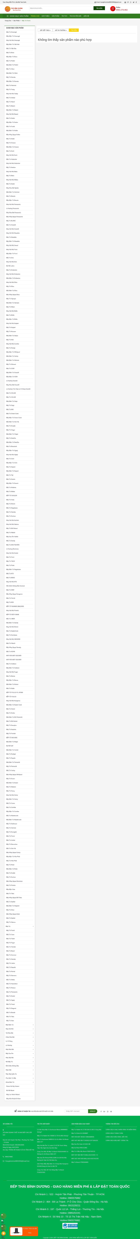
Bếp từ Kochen (11, 516)
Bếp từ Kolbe (10, 138)
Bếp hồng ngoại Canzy (13, 852)
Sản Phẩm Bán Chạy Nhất (80, 1124)
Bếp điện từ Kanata (12, 81)
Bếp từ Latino (10, 963)
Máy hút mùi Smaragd (13, 40)
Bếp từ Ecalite (10, 873)
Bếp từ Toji (9, 475)
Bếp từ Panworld (11, 766)
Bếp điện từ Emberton (13, 278)
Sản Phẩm (55, 16)
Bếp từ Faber (10, 938)
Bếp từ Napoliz (11, 967)
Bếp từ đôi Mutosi (12, 528)
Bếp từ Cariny (10, 770)
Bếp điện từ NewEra (12, 442)
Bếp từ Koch (10, 151)
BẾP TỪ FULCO (11, 696)
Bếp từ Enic (10, 257)
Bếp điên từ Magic (12, 741)
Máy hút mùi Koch (11, 155)
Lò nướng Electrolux (12, 549)
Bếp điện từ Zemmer (12, 192)
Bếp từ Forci (10, 557)
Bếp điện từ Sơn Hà (12, 422)
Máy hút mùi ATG (11, 581)
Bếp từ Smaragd (11, 32)
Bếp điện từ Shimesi (12, 360)
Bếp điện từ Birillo (12, 319)
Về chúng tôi (7, 1124)
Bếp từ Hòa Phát (11, 860)
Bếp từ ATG (10, 573)
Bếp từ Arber (10, 910)
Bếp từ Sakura (10, 922)
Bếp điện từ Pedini (12, 65)
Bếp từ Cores (10, 803)
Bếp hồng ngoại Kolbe (13, 134)
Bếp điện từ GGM (12, 376)
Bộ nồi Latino (10, 266)
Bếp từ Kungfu (10, 426)
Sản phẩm (16, 20)
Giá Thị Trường (60, 30)
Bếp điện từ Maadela (13, 241)
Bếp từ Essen (10, 778)
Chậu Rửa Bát (10, 1037)
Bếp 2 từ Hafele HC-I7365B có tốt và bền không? (52, 1135)
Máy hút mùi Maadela (13, 233)
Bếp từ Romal (10, 971)
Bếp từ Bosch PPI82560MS (79, 1162)
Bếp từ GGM (10, 368)
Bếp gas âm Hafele (12, 536)
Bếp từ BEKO (10, 577)
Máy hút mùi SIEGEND (13, 639)
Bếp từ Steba (10, 979)
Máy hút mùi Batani (12, 114)
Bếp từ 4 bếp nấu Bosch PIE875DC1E (83, 1151)
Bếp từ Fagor (10, 942)
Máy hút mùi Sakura (12, 524)
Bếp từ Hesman (11, 85)
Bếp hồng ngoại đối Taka (14, 897)
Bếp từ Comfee (11, 807)
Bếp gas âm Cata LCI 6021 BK (80, 1144)
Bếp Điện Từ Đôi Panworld (14, 717)
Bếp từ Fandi (10, 930)
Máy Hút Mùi (9, 1029)
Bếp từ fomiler (11, 733)
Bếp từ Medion (11, 167)
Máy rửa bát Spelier (12, 188)
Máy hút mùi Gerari (12, 245)
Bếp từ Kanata (10, 77)
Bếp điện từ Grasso (12, 147)
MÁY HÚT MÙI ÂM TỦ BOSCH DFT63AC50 (84, 1140)
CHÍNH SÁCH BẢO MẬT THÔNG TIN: (117, 1140)
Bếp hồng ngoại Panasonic (14, 216)
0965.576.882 (122, 10)
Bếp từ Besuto (10, 196)
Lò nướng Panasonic (12, 208)
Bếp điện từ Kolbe (12, 130)
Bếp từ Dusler (10, 996)
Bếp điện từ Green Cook (14, 417)
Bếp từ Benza (10, 676)
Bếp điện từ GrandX (12, 372)
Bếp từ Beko (10, 175)
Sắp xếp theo (45, 30)
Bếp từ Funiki (10, 126)
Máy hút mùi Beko (11, 171)
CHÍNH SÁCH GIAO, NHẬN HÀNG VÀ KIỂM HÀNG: (121, 1129)
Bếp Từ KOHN (10, 651)
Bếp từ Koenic (10, 479)
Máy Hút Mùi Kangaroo (13, 700)
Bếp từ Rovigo (10, 348)
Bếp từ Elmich (10, 504)
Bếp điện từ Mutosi (12, 684)
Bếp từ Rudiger (11, 754)
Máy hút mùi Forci (11, 249)
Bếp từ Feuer (10, 1004)
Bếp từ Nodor (10, 118)
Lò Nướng (9, 1045)
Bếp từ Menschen (11, 844)
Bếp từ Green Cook (12, 413)
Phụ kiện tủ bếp (11, 1078)
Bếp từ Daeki (10, 184)
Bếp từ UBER (10, 618)
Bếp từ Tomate (11, 947)
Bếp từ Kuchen (11, 877)
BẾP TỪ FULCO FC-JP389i (14, 692)
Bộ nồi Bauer (10, 1090)
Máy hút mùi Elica (11, 282)
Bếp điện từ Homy (12, 799)
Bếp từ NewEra (11, 438)
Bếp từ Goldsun (11, 664)
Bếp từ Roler (10, 865)
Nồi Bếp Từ (9, 1061)
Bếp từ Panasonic (11, 992)
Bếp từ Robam (11, 988)
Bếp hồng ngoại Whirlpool (14, 774)
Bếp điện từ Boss (11, 56)
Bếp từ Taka (10, 893)
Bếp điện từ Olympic (12, 303)
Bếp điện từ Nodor (12, 122)
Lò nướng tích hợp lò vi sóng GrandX (18, 389)
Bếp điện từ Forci (11, 253)
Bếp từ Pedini (10, 61)
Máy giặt (8, 1070)
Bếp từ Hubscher (11, 159)
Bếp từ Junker (10, 840)
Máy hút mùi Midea (12, 179)
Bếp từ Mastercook (12, 815)
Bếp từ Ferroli (10, 598)
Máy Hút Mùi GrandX (12, 229)
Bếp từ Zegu (10, 405)
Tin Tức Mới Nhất (43, 1124)
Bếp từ (8, 926)
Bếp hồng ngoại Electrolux (14, 881)
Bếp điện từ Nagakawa (13, 569)
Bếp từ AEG (10, 602)
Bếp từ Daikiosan (11, 824)
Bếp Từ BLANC (11, 221)
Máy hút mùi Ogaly (12, 454)
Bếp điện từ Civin (11, 463)
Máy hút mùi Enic (11, 262)
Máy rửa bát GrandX (12, 385)
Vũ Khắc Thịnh (27, 1231)
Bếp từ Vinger (10, 430)
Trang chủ (8, 20)
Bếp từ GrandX (11, 225)
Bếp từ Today (10, 89)
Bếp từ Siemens (11, 975)
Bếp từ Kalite (10, 688)
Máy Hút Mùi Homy (12, 795)
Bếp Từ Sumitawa (11, 635)
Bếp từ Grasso (11, 143)
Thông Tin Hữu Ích (112, 1124)
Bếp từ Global (10, 97)
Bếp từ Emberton (11, 270)
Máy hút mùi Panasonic (13, 204)
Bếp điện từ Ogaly (12, 450)
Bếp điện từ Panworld (13, 762)
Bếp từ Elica (10, 286)
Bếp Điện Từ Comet (12, 750)
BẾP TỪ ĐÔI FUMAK (12, 614)
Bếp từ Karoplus (11, 725)
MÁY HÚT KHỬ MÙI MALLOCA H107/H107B (84, 1158)
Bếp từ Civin (10, 458)
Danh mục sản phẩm (19, 16)
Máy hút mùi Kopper (12, 323)
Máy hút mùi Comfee (12, 344)
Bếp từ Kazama (11, 729)
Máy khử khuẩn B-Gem (13, 1098)
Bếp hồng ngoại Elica (12, 294)
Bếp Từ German (11, 828)
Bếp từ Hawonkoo (12, 983)
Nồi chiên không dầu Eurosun (15, 586)
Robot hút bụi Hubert (12, 1086)
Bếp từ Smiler (10, 713)
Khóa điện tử (10, 1082)
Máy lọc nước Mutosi (13, 1094)
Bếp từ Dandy (10, 540)
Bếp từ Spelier (10, 901)
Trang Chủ (35, 16)
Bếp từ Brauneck (11, 446)
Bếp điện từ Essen (12, 782)
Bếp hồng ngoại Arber (13, 914)
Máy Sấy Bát (9, 1057)
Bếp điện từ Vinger (12, 434)
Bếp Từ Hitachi (10, 643)
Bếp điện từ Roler (12, 869)
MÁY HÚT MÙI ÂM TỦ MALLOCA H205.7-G (84, 1155)
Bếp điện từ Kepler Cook (14, 705)
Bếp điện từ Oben (12, 73)
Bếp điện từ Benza (12, 680)
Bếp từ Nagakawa (12, 508)
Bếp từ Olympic (11, 298)
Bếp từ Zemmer (11, 955)
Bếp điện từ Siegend (12, 906)
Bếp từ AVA (9, 409)
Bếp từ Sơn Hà (11, 848)
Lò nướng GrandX (11, 380)
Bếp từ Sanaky (11, 512)
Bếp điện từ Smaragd (13, 36)
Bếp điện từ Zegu (11, 401)
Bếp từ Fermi (26, 20)
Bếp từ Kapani (10, 467)
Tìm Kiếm (74, 30)
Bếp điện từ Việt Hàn (12, 44)
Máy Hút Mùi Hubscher (13, 163)
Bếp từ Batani (10, 106)
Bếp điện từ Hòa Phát (13, 856)
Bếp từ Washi (10, 102)
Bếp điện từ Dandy (12, 623)
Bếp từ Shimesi (11, 364)
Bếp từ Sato (10, 1020)
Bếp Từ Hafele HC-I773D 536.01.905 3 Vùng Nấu (86, 1129)
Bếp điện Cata (10, 889)
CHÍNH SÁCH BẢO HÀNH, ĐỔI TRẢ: (117, 1137)
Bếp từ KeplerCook (12, 631)
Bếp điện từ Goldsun (12, 668)
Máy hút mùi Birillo (12, 311)
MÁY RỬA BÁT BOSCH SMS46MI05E (82, 1137)
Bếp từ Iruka (10, 499)
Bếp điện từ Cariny (12, 356)
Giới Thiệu (45, 16)
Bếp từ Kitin (10, 339)
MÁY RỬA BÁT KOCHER (13, 655)
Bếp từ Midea (10, 491)
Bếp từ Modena (11, 487)
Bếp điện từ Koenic (12, 483)
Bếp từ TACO (10, 561)
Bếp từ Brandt (10, 1012)
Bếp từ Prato (10, 565)
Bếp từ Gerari (10, 709)
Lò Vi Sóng (9, 1041)
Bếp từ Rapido (10, 758)
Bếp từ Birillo (10, 315)
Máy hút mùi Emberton (13, 274)
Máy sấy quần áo (11, 1074)
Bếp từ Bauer (10, 951)
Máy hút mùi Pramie (12, 610)
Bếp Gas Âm (9, 1053)
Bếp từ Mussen (11, 331)
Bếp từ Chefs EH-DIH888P (79, 1133)
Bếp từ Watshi (10, 532)
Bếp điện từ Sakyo (12, 335)
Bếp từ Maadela (11, 237)
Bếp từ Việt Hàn (11, 48)
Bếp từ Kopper (11, 327)
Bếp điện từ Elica (11, 290)
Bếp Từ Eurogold (11, 832)
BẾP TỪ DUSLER (11, 495)
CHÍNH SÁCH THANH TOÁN (114, 1133)
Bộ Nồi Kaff (9, 746)
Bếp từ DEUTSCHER (12, 545)
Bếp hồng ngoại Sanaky (13, 647)
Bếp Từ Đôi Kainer (11, 721)
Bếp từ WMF (10, 590)
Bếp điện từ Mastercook (13, 819)
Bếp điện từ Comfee (12, 811)
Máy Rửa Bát (10, 1049)
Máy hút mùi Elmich (12, 627)
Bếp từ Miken (10, 307)
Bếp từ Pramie (10, 885)
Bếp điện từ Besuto (12, 200)
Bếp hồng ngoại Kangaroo (14, 594)
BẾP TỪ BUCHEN (11, 737)
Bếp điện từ (9, 1025)
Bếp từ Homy (10, 791)
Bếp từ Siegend (11, 1008)
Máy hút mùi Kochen (12, 520)
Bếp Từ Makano (11, 787)
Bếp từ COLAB (11, 393)
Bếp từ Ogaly (10, 1000)
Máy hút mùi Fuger (12, 672)
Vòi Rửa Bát (9, 1033)
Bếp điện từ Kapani (12, 471)
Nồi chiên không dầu (12, 1066)
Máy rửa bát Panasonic (13, 212)
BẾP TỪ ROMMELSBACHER (15, 606)
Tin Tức (64, 16)
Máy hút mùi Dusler (12, 553)
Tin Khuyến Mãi (75, 16)
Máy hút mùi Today (12, 93)
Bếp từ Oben (10, 69)
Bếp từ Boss (10, 52)
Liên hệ (86, 16)
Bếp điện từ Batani (12, 110)
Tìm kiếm (99, 8)
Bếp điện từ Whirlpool (13, 352)
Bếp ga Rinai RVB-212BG (79, 1147)
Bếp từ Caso (10, 934)
